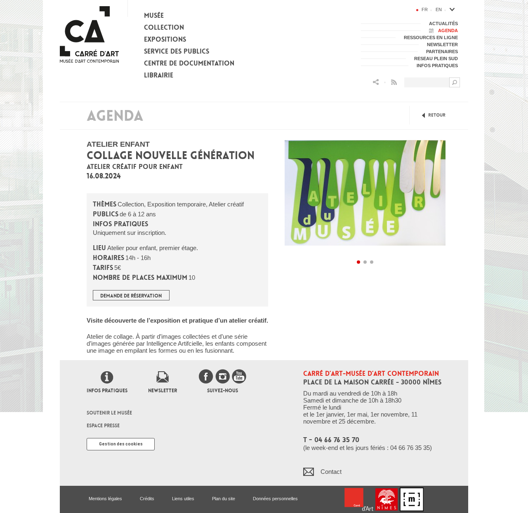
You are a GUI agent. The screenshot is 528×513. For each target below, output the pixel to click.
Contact (331, 471)
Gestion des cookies (121, 444)
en (439, 9)
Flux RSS (394, 82)
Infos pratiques (107, 390)
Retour (437, 115)
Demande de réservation (131, 296)
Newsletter (162, 390)
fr (425, 9)
